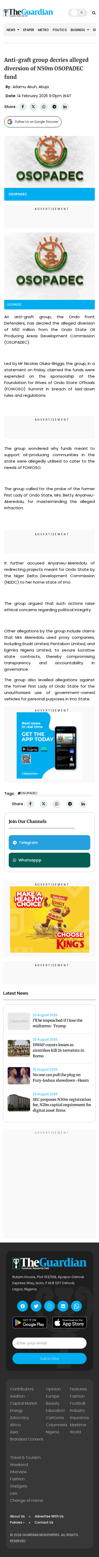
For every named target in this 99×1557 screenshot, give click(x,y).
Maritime (78, 1424)
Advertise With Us (49, 1516)
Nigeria (52, 1432)
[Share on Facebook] (23, 107)
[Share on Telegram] (54, 107)
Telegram (28, 842)
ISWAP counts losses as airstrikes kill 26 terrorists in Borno (58, 1050)
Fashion (77, 1396)
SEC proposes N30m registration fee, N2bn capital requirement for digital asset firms (62, 1105)
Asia (14, 1432)
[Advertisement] (49, 1184)
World (75, 1432)
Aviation (17, 1396)
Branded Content (26, 1439)
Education (55, 1410)
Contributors (22, 1389)
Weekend (19, 1464)
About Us (17, 1516)
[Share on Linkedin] (65, 107)
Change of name (26, 1500)
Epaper (28, 30)
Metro (43, 30)
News (11, 30)
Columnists (56, 1424)
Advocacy (19, 1417)
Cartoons (55, 1417)
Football (77, 1403)
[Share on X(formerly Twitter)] (33, 107)
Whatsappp (29, 860)
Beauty (52, 1403)
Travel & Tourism (25, 1457)
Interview (18, 1471)
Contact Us (44, 1522)
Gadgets (18, 1486)
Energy (16, 1410)
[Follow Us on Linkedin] (63, 1306)
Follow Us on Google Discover (37, 121)
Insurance (79, 1417)
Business (78, 30)
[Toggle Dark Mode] (78, 12)
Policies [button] (16, 1522)
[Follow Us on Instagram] (49, 1306)
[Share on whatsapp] (43, 107)
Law (13, 1493)
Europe (52, 1396)
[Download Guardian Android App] (30, 1322)
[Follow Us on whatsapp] (76, 1306)
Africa (15, 1424)
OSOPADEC (29, 793)
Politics (60, 30)
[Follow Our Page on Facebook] (22, 1306)
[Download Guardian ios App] (69, 1322)
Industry (77, 1410)
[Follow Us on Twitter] (36, 1306)
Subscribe (49, 1358)
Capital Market (23, 1403)
